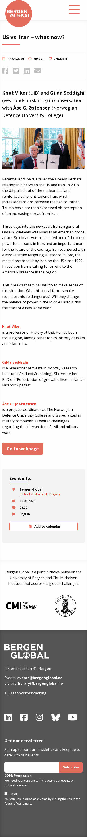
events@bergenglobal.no (39, 677)
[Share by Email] (37, 70)
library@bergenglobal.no (40, 683)
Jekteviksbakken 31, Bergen (40, 494)
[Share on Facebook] (5, 70)
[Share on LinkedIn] (27, 70)
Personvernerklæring (27, 693)
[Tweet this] (16, 70)
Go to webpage (23, 449)
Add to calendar (46, 526)
